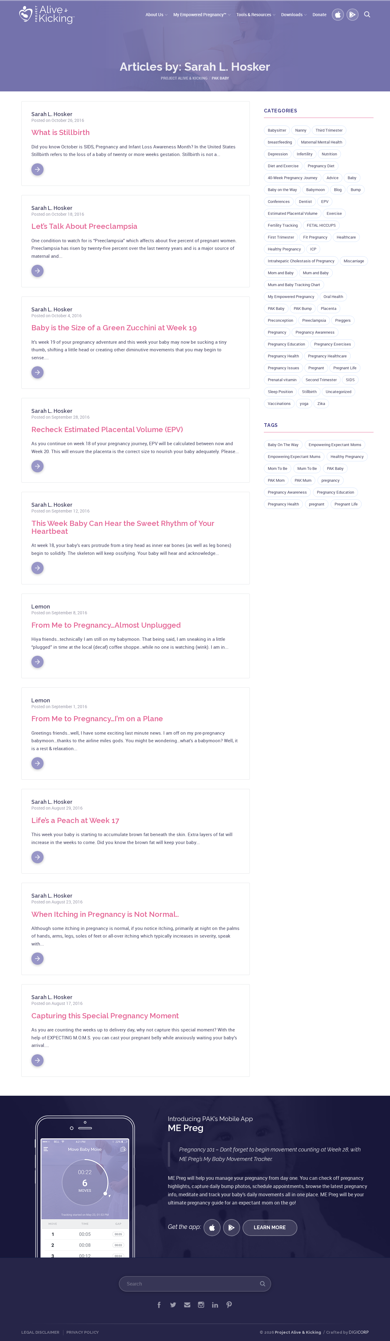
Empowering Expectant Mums (294, 456)
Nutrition (329, 154)
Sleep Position (280, 391)
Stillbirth (309, 391)
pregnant (316, 504)
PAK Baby (276, 308)
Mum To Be (307, 468)
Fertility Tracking (283, 225)
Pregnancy (277, 332)
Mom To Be (277, 468)
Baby (352, 177)
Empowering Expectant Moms (335, 444)
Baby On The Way (283, 444)
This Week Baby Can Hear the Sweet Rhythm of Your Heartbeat (122, 527)
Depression (278, 154)
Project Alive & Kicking (298, 1332)
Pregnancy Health (283, 356)
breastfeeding (280, 142)
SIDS (350, 379)
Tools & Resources (253, 14)
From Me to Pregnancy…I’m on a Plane (97, 718)
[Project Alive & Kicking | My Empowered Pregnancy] (48, 15)
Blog (338, 189)
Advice (333, 177)
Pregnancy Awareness (315, 332)
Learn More (270, 1227)
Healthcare (346, 237)
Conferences (279, 201)
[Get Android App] (231, 1227)
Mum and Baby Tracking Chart (294, 284)
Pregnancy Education (286, 344)
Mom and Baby (281, 272)
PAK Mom (276, 480)
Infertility (305, 154)
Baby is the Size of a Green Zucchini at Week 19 (114, 327)
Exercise (334, 213)
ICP (313, 249)
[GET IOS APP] (212, 1227)
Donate (319, 14)
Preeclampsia (314, 320)
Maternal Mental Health (321, 142)
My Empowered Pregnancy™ (199, 14)
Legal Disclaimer (40, 1332)
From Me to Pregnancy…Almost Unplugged (106, 625)
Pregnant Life (344, 368)
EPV (324, 201)
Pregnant (316, 368)
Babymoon (315, 189)
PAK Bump (303, 308)
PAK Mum (303, 480)
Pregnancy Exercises (332, 344)
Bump (356, 189)
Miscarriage (354, 261)
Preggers (343, 320)
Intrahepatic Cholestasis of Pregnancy (301, 261)
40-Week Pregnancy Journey (292, 177)
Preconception (280, 320)
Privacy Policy (82, 1332)
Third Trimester (329, 130)
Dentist (305, 201)
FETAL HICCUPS (321, 225)
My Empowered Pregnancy (291, 296)
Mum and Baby (316, 272)
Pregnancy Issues (283, 368)
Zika (321, 403)
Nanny (301, 130)
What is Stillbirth (60, 132)
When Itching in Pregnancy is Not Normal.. (105, 914)
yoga (304, 403)
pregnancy (330, 480)
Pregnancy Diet (321, 166)
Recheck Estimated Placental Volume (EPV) (107, 429)
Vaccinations (279, 403)
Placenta (328, 308)
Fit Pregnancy (315, 237)
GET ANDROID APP (353, 15)
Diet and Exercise (283, 166)
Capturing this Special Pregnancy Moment (105, 1015)
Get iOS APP (338, 15)
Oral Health (333, 296)
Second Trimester (321, 379)
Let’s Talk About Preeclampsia (84, 226)
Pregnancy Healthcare (327, 356)
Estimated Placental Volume (292, 213)
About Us (154, 14)
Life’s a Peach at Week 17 (75, 820)
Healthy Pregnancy (284, 249)
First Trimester (281, 237)
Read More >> (37, 167)
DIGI (359, 1332)
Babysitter (277, 130)
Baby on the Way (282, 189)
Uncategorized (338, 391)
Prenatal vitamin (282, 379)
